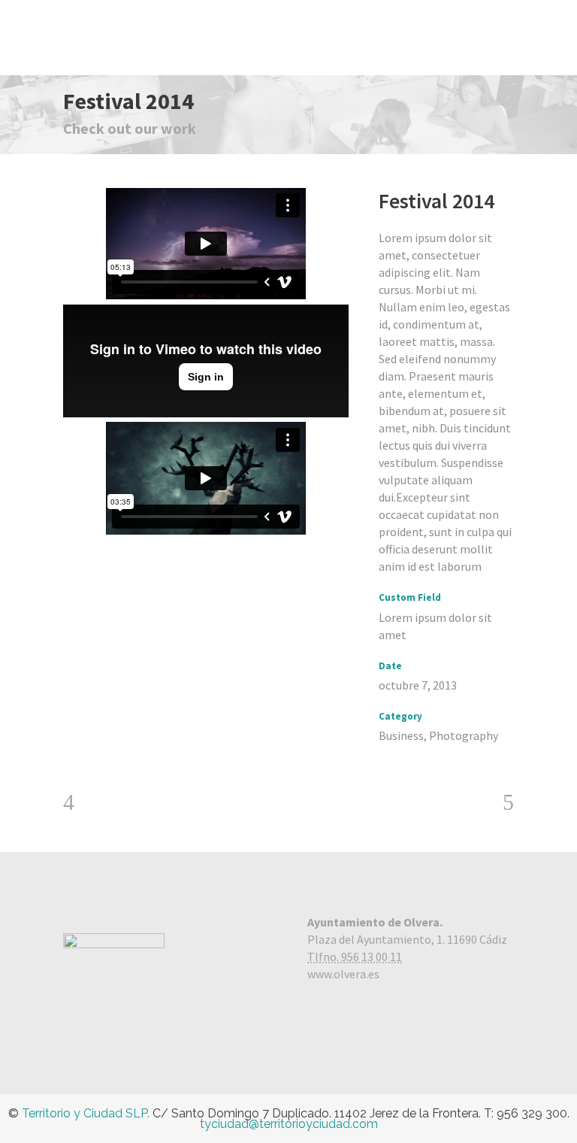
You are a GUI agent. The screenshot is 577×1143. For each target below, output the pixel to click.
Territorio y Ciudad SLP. (86, 1113)
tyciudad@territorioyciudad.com (289, 1124)
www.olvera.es (343, 973)
